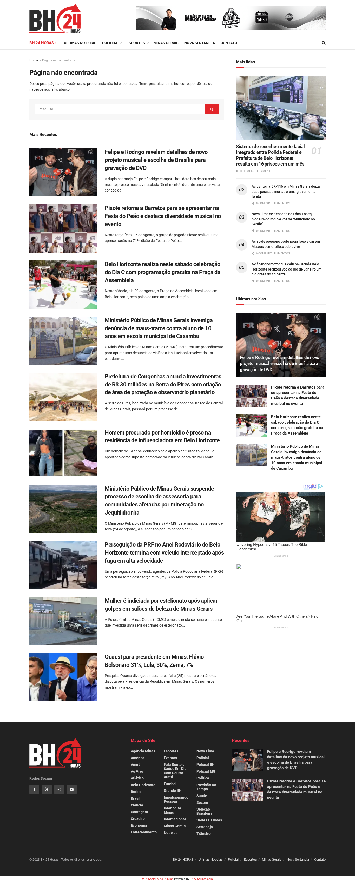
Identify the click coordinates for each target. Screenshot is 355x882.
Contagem (139, 812)
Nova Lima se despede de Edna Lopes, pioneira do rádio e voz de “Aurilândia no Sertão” (283, 219)
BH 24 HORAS (183, 859)
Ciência (137, 805)
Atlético (137, 778)
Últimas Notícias (80, 43)
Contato (229, 43)
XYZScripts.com (202, 879)
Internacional (175, 819)
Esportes (136, 43)
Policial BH (205, 764)
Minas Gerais (166, 43)
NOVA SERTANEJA (199, 43)
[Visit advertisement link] (231, 18)
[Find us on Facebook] (34, 789)
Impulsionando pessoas (176, 799)
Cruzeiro (138, 819)
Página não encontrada (58, 60)
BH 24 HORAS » (43, 43)
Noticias (171, 833)
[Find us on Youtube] (72, 789)
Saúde (201, 796)
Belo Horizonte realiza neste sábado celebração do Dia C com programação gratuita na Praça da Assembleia (162, 272)
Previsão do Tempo (206, 787)
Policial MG (205, 771)
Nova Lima (205, 751)
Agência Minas (143, 751)
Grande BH (173, 790)
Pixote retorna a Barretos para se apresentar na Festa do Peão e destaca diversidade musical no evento (163, 216)
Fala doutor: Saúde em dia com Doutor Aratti (175, 770)
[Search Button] (324, 42)
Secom (202, 802)
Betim (136, 791)
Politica (202, 778)
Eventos (170, 758)
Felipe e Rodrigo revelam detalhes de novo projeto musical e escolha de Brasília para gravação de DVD (156, 160)
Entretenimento (144, 832)
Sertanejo (204, 827)
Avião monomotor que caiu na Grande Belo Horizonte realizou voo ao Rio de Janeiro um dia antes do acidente (286, 269)
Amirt (135, 764)
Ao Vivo (137, 771)
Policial (110, 43)
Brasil (135, 798)
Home (33, 60)
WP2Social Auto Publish (157, 879)
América (137, 758)
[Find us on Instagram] (59, 789)
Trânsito (203, 834)
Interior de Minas (172, 810)
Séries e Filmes (209, 820)
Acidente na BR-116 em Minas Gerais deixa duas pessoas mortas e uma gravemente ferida (286, 191)
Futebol (170, 784)
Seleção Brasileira (204, 811)
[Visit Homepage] (55, 18)
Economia (139, 825)
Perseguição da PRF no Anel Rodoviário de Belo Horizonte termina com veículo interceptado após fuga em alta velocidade (164, 552)
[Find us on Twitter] (47, 789)
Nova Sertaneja (298, 859)
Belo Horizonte (143, 785)
